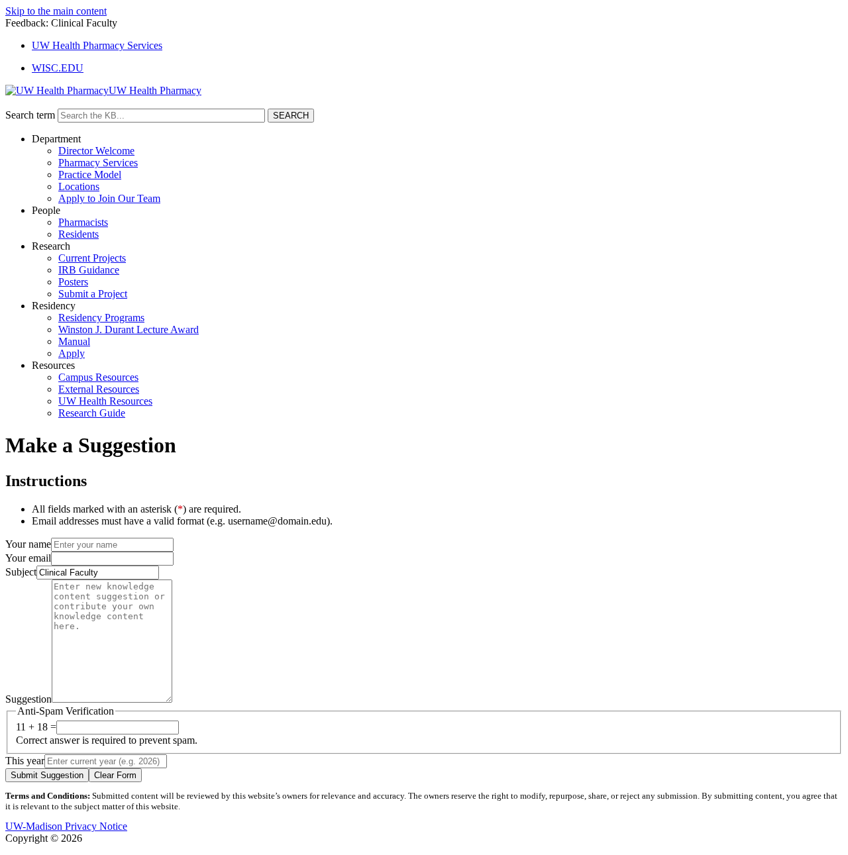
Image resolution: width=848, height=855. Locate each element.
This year (24, 760)
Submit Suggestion (47, 775)
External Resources (98, 389)
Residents (78, 234)
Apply (71, 353)
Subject (20, 572)
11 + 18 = (36, 726)
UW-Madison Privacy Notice (66, 826)
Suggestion (28, 699)
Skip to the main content (56, 11)
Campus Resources (98, 377)
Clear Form (115, 775)
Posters (73, 281)
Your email (28, 558)
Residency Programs (101, 317)
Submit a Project (92, 293)
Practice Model (89, 174)
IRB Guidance (88, 270)
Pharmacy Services (98, 162)
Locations (78, 186)
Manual (74, 341)
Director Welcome (96, 150)
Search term (30, 115)
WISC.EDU (57, 68)
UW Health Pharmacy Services (97, 45)
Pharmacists (83, 222)
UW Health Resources (105, 401)
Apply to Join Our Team (109, 198)
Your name (28, 544)
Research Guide (91, 413)
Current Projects (92, 258)
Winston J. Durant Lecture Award (128, 329)
